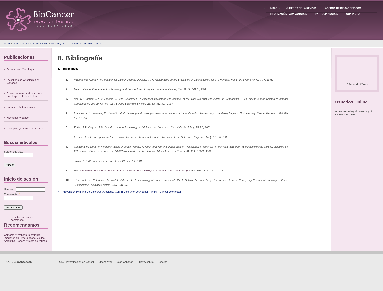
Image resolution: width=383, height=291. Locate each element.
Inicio (7, 43)
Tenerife (162, 261)
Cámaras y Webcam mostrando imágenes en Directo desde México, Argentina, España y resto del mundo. (26, 237)
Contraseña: (12, 194)
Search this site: (13, 151)
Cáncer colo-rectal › (171, 191)
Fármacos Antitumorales (21, 107)
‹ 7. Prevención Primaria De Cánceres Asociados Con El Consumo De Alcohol (103, 191)
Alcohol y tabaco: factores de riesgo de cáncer (76, 43)
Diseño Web (105, 261)
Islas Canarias (125, 261)
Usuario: (9, 189)
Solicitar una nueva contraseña (22, 218)
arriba (154, 191)
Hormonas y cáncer (18, 117)
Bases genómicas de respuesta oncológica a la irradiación (25, 95)
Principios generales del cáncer (30, 43)
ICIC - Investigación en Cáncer (76, 261)
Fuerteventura (146, 261)
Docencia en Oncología (20, 69)
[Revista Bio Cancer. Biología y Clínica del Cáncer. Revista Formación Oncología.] (47, 15)
